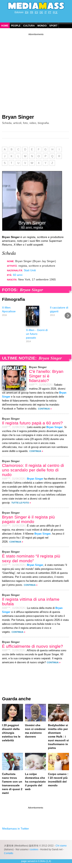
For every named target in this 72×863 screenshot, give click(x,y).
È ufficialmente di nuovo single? (32, 646)
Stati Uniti (30, 270)
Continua (44, 409)
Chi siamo (61, 845)
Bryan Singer (18, 117)
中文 (55, 12)
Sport (53, 25)
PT (49, 12)
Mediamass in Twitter (15, 828)
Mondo (42, 25)
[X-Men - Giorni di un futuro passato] (32, 326)
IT (46, 12)
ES (36, 12)
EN (26, 12)
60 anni (17, 274)
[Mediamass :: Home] (36, 6)
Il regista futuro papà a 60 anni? (32, 423)
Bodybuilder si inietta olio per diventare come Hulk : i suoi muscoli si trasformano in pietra (58, 736)
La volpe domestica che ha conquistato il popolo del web (35, 781)
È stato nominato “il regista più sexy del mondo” (31, 558)
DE (41, 12)
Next (68, 315)
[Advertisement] (36, 72)
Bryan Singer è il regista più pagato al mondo (28, 519)
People (16, 25)
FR (31, 12)
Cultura (29, 25)
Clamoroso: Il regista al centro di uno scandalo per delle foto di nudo (33, 470)
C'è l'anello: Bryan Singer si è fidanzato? (46, 376)
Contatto (8, 853)
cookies (34, 849)
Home (4, 25)
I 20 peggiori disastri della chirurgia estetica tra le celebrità (11, 733)
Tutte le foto (20, 503)
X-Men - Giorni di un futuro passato (37, 333)
